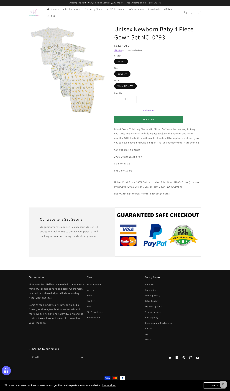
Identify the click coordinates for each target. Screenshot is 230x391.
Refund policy (151, 300)
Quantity (118, 93)
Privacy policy (151, 317)
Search (148, 339)
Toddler (91, 300)
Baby (89, 295)
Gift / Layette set (95, 312)
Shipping (118, 50)
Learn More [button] (109, 385)
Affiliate (148, 328)
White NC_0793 (125, 86)
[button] (185, 12)
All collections (94, 284)
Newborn (122, 73)
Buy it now (149, 119)
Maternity (91, 290)
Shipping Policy (152, 295)
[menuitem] (52, 9)
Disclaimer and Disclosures (158, 323)
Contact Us (150, 290)
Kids (89, 306)
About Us (149, 284)
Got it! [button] (214, 385)
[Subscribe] (81, 357)
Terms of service (153, 312)
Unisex (121, 61)
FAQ (146, 333)
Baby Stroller (93, 317)
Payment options (153, 306)
